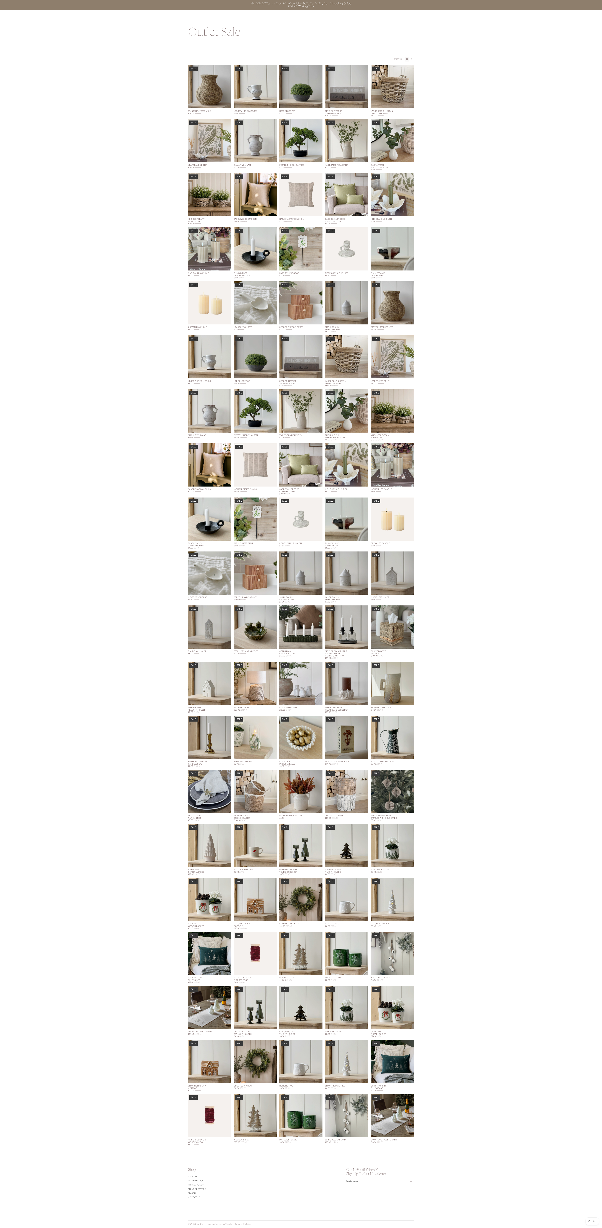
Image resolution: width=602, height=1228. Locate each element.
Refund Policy (195, 1181)
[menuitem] (283, 16)
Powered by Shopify (223, 1224)
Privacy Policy (196, 1185)
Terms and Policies (243, 1224)
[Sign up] (411, 1181)
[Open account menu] (403, 15)
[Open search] (396, 15)
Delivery (192, 1176)
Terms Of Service (197, 1189)
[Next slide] (318, 86)
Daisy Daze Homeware (204, 1224)
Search (192, 1193)
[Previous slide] (284, 86)
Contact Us (194, 1197)
